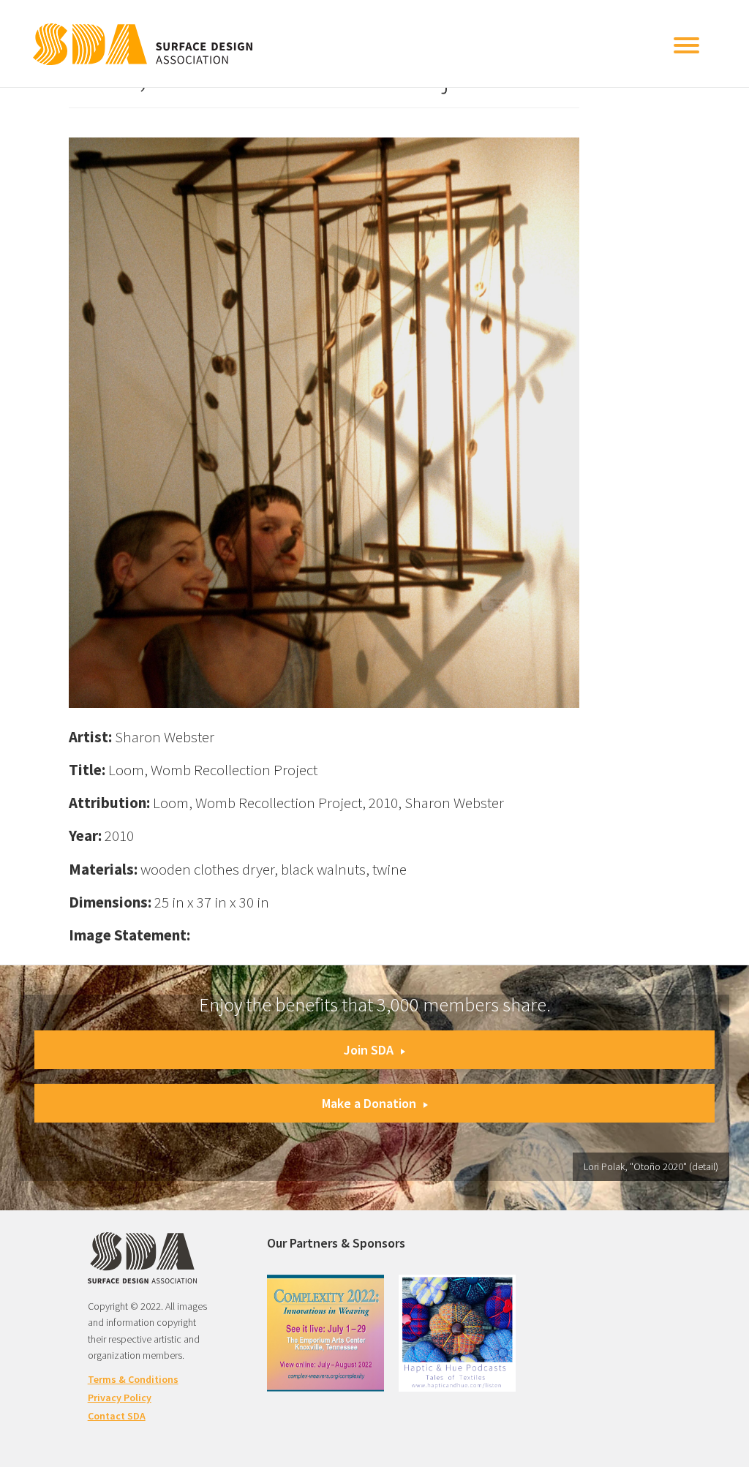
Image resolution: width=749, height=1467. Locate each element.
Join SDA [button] (369, 1049)
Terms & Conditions (133, 1379)
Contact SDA (117, 1415)
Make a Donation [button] (369, 1103)
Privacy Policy (119, 1397)
